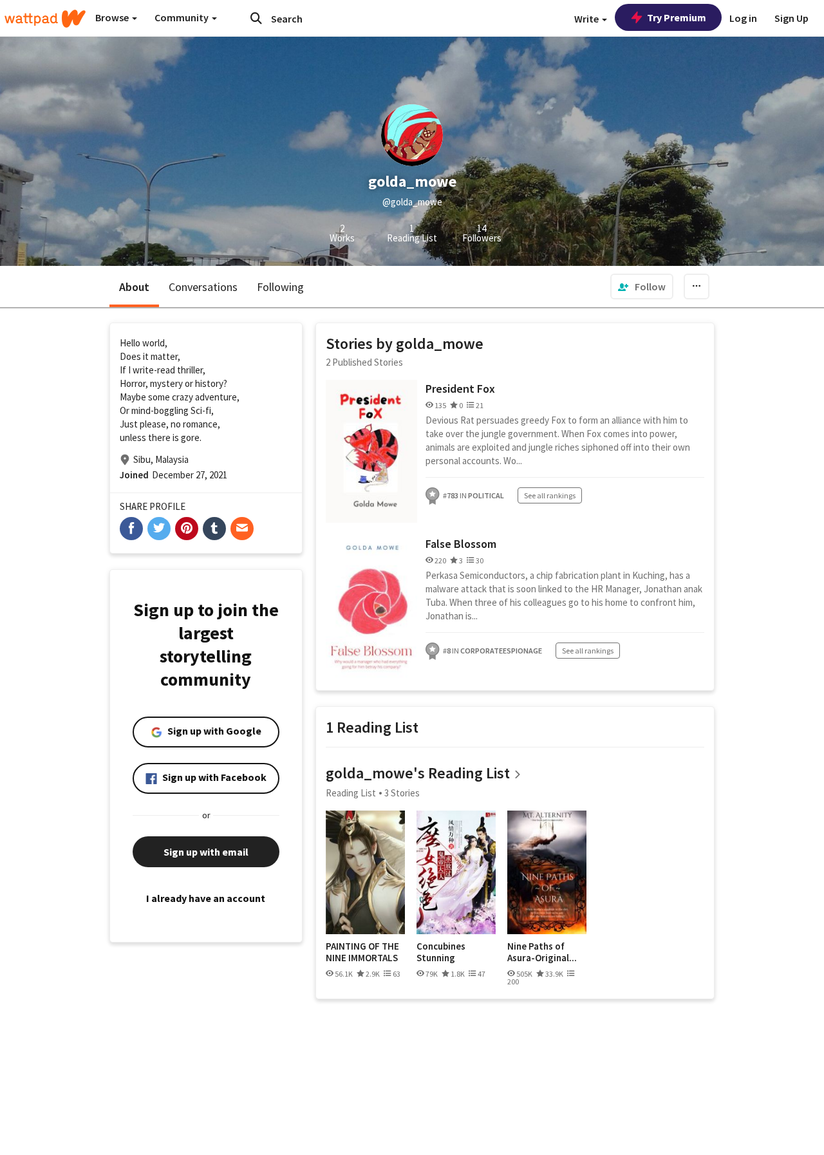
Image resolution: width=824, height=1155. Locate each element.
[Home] (45, 18)
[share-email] (242, 528)
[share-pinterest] (186, 528)
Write (587, 18)
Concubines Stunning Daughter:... (442, 952)
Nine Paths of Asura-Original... (542, 952)
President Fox (460, 388)
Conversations (203, 286)
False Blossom (461, 543)
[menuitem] (641, 286)
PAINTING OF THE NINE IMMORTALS (362, 952)
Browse (113, 17)
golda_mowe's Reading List (418, 773)
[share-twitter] (159, 528)
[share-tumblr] (214, 528)
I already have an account (205, 898)
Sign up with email (206, 851)
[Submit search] (256, 18)
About (134, 286)
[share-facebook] (131, 528)
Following (280, 286)
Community (182, 17)
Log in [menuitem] (743, 18)
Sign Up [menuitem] (791, 18)
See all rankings (550, 495)
